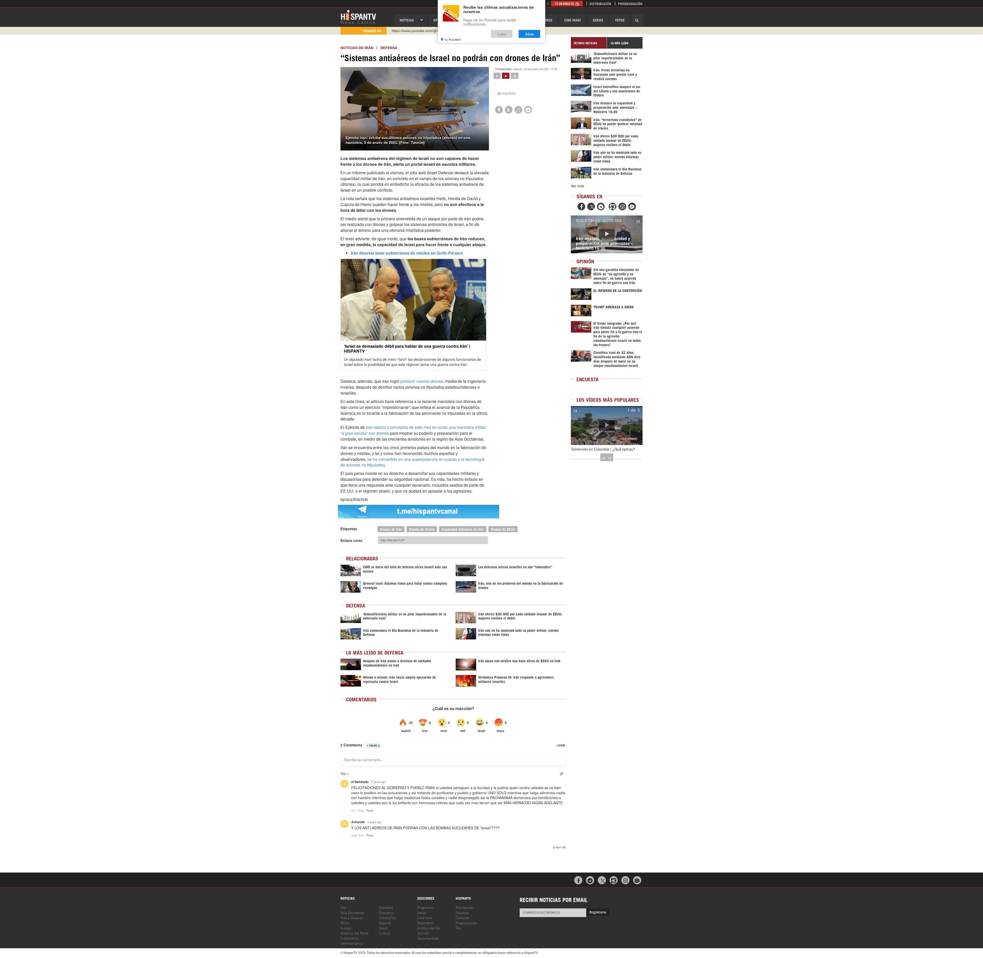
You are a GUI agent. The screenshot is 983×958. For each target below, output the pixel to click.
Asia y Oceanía (351, 917)
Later (502, 34)
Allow (529, 34)
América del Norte (354, 933)
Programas (425, 907)
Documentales (428, 938)
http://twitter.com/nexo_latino (415, 31)
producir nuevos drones (421, 381)
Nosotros (462, 912)
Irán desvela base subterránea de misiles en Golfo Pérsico (407, 253)
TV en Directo (565, 3)
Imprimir (509, 93)
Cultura (384, 933)
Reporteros (425, 922)
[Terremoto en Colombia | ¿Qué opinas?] (607, 425)
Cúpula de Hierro (421, 529)
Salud (383, 928)
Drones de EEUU (503, 529)
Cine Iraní (572, 20)
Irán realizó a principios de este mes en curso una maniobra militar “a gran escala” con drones (413, 430)
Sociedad (386, 907)
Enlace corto (351, 540)
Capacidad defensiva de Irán (463, 529)
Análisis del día (428, 928)
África (344, 922)
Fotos (620, 20)
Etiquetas (348, 528)
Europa (345, 928)
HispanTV (358, 16)
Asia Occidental (352, 912)
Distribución (600, 3)
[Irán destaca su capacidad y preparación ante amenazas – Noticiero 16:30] (607, 234)
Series (598, 20)
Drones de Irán (391, 529)
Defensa (388, 48)
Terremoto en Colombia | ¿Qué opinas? (603, 449)
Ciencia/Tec (388, 917)
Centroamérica (351, 943)
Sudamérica (349, 938)
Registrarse (598, 912)
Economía (386, 912)
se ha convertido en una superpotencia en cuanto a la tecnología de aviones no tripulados (412, 462)
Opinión (423, 933)
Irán (343, 907)
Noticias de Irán (356, 48)
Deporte (385, 922)
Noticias (407, 20)
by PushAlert (453, 39)
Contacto (462, 917)
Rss (458, 928)
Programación (630, 3)
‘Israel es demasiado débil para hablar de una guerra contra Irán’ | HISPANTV (407, 348)
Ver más (577, 185)
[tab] (589, 43)
